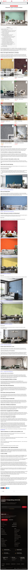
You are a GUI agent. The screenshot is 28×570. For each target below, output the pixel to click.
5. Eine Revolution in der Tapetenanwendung (6, 44)
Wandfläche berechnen (4, 534)
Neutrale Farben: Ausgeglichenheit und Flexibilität (8, 42)
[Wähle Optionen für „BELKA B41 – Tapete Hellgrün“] (26, 103)
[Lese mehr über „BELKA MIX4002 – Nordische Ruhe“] (26, 125)
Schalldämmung (3, 541)
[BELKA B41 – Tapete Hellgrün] (20, 111)
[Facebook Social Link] (1, 488)
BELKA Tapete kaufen (4, 519)
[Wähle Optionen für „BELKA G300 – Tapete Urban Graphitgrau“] (12, 125)
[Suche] (26, 3)
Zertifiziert (3, 565)
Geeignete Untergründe (17, 535)
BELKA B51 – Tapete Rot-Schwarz (19, 77)
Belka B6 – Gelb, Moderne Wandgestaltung (6, 273)
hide (9, 27)
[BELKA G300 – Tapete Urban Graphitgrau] (7, 133)
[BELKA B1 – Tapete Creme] (7, 67)
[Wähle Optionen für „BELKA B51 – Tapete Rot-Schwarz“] (26, 59)
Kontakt (15, 540)
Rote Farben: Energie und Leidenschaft (7, 40)
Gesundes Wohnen (3, 544)
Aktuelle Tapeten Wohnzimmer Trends (7, 35)
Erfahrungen (16, 534)
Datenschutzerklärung (11, 508)
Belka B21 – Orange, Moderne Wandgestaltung (6, 255)
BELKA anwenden (16, 531)
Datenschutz (18, 568)
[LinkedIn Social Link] (6, 488)
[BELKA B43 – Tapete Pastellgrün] (7, 89)
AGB (20, 568)
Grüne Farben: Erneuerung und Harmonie (7, 39)
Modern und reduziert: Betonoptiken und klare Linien (8, 31)
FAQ (14, 541)
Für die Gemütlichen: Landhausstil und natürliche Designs (9, 30)
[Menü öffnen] (1, 1)
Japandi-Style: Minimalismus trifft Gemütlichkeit (9, 36)
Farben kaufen (3, 531)
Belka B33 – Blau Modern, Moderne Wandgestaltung (7, 189)
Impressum (15, 568)
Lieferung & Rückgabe (24, 568)
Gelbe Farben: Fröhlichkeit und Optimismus (7, 41)
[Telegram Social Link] (8, 488)
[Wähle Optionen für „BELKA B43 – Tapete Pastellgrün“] (12, 81)
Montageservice (16, 544)
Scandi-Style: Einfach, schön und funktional (8, 37)
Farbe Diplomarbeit (3, 429)
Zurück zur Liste (14, 491)
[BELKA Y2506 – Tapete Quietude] (20, 89)
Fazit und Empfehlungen (4, 46)
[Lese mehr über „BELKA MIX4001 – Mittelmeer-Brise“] (12, 103)
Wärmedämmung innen (4, 540)
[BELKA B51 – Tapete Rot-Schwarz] (20, 67)
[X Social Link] (3, 488)
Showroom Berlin (11, 519)
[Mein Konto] (25, 1)
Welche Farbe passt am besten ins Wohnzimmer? (7, 34)
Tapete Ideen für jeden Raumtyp (5, 32)
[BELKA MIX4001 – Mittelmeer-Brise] (7, 111)
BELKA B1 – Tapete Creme (4, 77)
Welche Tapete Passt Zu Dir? (4, 29)
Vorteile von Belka (4, 45)
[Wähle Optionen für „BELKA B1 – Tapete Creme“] (12, 59)
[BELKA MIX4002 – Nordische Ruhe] (20, 133)
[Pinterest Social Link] (5, 488)
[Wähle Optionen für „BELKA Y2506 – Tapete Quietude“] (26, 81)
